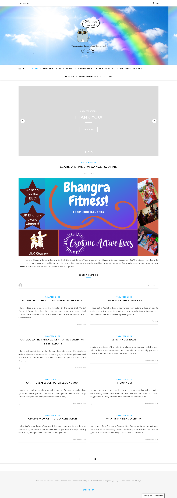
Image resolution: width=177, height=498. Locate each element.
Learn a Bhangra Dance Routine (88, 167)
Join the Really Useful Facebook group (52, 383)
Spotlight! (108, 76)
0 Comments (153, 285)
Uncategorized (88, 111)
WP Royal (137, 481)
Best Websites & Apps (131, 68)
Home (35, 68)
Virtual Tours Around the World (96, 68)
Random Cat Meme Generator (81, 76)
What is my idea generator (124, 419)
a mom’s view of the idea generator (52, 419)
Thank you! (88, 117)
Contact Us (24, 3)
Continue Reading (88, 275)
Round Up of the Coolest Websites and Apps (52, 300)
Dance (84, 162)
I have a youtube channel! (124, 300)
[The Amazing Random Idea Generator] (88, 30)
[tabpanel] (88, 121)
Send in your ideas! (124, 340)
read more (89, 129)
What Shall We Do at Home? (58, 68)
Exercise (92, 162)
